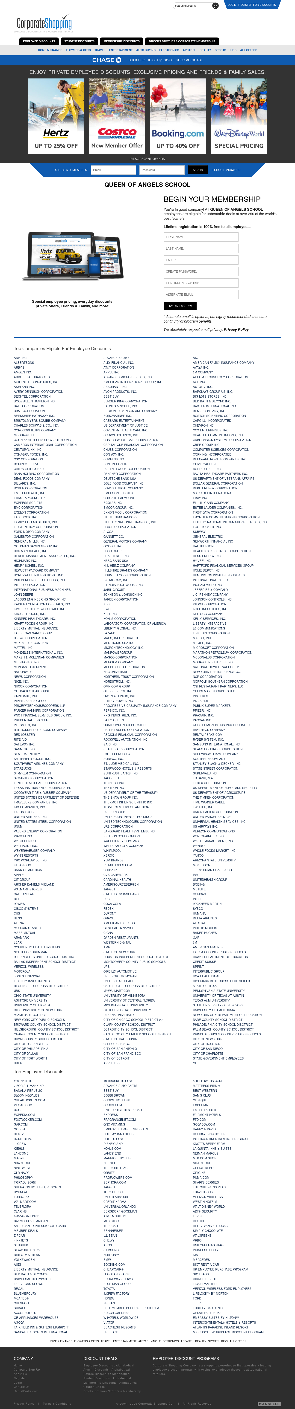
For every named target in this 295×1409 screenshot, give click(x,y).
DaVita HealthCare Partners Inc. (220, 473)
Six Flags (201, 1274)
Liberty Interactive (210, 623)
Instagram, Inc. (116, 580)
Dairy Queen (113, 720)
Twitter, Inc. (203, 807)
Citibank (110, 870)
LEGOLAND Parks (116, 1274)
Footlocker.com (28, 1119)
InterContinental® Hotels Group (221, 1139)
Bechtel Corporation (32, 396)
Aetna (19, 923)
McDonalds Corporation (214, 657)
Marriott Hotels (117, 1158)
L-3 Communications (209, 628)
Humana (199, 913)
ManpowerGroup (117, 652)
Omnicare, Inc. (26, 696)
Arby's (19, 367)
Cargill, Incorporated (212, 420)
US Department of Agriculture (219, 792)
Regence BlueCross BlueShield (41, 986)
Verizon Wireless (29, 966)
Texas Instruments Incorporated (42, 787)
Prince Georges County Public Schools (227, 1034)
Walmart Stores (28, 889)
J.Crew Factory (116, 1293)
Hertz (19, 1134)
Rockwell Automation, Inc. (125, 739)
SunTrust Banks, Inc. (121, 773)
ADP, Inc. (20, 357)
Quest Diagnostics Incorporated (221, 725)
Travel (99, 50)
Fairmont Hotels (207, 1114)
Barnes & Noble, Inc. (120, 406)
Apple (19, 874)
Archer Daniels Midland (34, 884)
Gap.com (21, 1124)
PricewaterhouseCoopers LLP (39, 705)
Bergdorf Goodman (120, 1211)
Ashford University (30, 1000)
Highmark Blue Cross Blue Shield (221, 981)
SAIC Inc (110, 744)
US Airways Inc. (205, 826)
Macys (19, 1158)
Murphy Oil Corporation (124, 667)
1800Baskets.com (117, 1081)
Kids (233, 50)
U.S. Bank (111, 1332)
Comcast (200, 894)
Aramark (21, 937)
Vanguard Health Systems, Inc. (129, 831)
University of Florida (32, 1005)
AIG (195, 357)
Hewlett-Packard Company (36, 570)
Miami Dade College (30, 1015)
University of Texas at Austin (218, 995)
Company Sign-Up (27, 1369)
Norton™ (111, 1255)
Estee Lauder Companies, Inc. (218, 507)
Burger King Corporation (125, 401)
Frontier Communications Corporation (226, 517)
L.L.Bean (110, 1235)
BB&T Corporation (29, 411)
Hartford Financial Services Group (223, 565)
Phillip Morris (205, 928)
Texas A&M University (211, 1000)
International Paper (210, 580)
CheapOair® (113, 1269)
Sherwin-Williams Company (215, 754)
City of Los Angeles (31, 1044)
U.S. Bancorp (114, 812)
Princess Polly (205, 1250)
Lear (18, 942)
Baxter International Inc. (215, 406)
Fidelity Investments (32, 981)
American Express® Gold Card (40, 1226)
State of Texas (205, 986)
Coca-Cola (112, 903)
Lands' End (112, 1153)
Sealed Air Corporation (123, 749)
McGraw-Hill (24, 435)
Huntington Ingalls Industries (219, 575)
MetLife (199, 889)
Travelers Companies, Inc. (36, 802)
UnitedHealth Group (210, 879)
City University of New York (38, 1010)
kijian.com (22, 865)
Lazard (109, 633)
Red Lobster (24, 734)
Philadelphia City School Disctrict (223, 1024)
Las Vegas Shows (28, 1284)
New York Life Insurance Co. (217, 672)
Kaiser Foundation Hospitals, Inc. (42, 604)
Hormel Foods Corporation (126, 575)
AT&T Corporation (118, 367)
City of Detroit (116, 1058)
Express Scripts (28, 502)
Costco (199, 1221)
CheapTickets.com (29, 1100)
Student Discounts (96, 1378)
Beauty (205, 50)
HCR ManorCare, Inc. (31, 551)
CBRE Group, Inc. (206, 444)
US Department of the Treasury (130, 792)
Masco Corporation (120, 657)
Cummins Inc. (114, 459)
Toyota (109, 1288)
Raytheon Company (209, 730)
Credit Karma (114, 1201)
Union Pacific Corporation (215, 812)
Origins (199, 1172)
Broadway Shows (118, 1279)
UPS (106, 899)
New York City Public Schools (39, 1019)
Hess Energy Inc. (207, 556)
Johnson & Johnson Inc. (123, 594)
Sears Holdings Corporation (217, 749)
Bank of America (28, 870)
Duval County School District (39, 1039)
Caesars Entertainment (123, 420)
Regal (19, 1288)
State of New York (119, 952)
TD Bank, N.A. (203, 778)
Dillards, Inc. (25, 483)
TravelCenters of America (126, 807)
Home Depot (24, 1139)
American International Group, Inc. (133, 382)
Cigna (108, 932)
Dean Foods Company (32, 478)
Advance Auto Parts (120, 1085)
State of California (120, 1039)
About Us (20, 1374)
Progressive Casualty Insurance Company (140, 705)
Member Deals (26, 1230)
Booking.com (114, 1264)
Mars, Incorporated (120, 638)
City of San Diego (208, 1048)
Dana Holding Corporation (36, 473)
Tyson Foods (24, 812)
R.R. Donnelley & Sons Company (40, 730)
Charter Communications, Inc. (218, 435)
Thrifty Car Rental (209, 1308)
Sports (220, 50)
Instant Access (180, 306)
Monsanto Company (30, 667)
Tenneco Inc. (114, 783)
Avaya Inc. (201, 367)
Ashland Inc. (24, 386)
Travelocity (203, 1192)
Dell (17, 899)
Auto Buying (146, 50)
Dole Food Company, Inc (123, 483)
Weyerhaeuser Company (34, 850)
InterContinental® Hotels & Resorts (224, 1322)
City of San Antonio (120, 1048)
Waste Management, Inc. (213, 841)
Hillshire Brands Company (125, 570)
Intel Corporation (29, 585)
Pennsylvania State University (219, 990)
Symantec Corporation (33, 778)
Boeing (199, 884)
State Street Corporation (215, 768)
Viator (108, 1322)
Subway (199, 531)
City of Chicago (116, 1044)
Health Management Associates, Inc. (45, 556)
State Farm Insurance (122, 894)
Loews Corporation (30, 638)
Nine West (22, 1168)
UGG (17, 1110)
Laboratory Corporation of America (134, 623)
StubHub (21, 1245)
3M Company (203, 372)
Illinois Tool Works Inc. (123, 585)
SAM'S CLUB (202, 1095)
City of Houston (206, 1044)
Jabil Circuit (114, 589)
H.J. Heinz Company (119, 565)
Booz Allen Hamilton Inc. (35, 401)
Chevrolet (23, 1303)
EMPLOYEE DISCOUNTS (39, 41)
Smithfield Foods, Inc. (32, 758)
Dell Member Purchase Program (131, 1308)
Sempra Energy (27, 754)
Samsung (111, 1250)
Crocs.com (112, 1105)
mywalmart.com (116, 990)
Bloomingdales (26, 1095)
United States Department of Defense (46, 797)
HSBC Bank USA (115, 560)
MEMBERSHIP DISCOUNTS (122, 41)
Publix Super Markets (212, 705)
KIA (195, 1255)
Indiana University (119, 1015)
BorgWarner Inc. (117, 415)
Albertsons (24, 362)
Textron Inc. (114, 787)
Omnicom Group (116, 686)
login (232, 4)
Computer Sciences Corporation (221, 449)
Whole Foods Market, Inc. (214, 850)
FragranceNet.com (119, 1119)
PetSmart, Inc (25, 725)
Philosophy (23, 1177)
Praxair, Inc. (203, 715)
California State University (127, 1010)
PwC (106, 609)
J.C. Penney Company (210, 594)
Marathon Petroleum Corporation (222, 652)
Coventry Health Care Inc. (125, 430)
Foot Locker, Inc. (207, 527)
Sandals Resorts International (41, 1332)
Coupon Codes (94, 1387)
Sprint (198, 966)
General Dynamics (118, 928)
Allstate (200, 923)
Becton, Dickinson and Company (130, 411)
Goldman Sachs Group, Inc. (36, 546)
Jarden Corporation (120, 599)
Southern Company (209, 758)
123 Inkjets (23, 1081)
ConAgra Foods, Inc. (31, 454)
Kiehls (19, 1148)
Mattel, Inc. (23, 647)
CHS (17, 913)
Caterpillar (24, 894)
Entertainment (121, 50)
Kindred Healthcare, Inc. (35, 618)
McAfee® (21, 1298)
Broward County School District (42, 1024)
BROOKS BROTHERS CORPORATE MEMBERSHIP (182, 41)
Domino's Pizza (26, 464)
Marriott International (213, 493)
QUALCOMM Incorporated (124, 725)
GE (195, 1063)
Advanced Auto (116, 357)
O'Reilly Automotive (120, 971)
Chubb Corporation (120, 449)
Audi (17, 1264)
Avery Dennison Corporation (38, 391)
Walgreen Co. (25, 841)
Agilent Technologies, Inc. (36, 382)
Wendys (199, 845)
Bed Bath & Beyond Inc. (212, 401)
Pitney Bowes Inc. (118, 701)
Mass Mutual (25, 932)
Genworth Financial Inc (213, 541)
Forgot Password (226, 170)
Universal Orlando (119, 1206)
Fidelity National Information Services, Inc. (230, 522)
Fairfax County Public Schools (219, 952)
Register (20, 1378)
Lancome (21, 1153)
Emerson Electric (118, 493)
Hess (18, 918)
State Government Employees (218, 1058)
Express (110, 1114)
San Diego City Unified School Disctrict (137, 1034)
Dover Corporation (30, 488)
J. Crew (20, 1143)
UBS (17, 990)
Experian (200, 1105)
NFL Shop (110, 1163)
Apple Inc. (111, 372)
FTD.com (199, 1119)
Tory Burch (113, 1192)
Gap (196, 937)
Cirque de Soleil (207, 1279)
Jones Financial (27, 976)
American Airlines (208, 947)
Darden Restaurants (121, 937)
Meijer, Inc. (202, 643)
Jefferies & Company (210, 589)
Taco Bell (111, 778)
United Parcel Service (212, 816)
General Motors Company (125, 541)
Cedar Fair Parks (207, 1313)
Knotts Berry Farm (209, 1143)
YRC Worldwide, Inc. (30, 860)
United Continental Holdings (128, 816)
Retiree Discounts (96, 1374)
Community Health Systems (37, 947)
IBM (195, 874)
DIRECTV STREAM (27, 1255)
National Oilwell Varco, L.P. (216, 667)
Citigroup (22, 879)
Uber (18, 1063)
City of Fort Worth (30, 1058)
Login (18, 1382)
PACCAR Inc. (202, 720)
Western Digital (117, 942)
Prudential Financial (31, 720)
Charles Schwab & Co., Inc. (36, 425)
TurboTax (22, 1197)
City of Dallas (26, 1053)
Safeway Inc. (24, 744)
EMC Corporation (28, 507)
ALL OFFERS (248, 50)
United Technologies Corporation (132, 821)
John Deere (23, 594)
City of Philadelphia (31, 1048)
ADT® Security (205, 1211)
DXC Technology (116, 754)
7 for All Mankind (29, 1085)
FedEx (108, 908)
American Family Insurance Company (223, 362)
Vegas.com (23, 1105)
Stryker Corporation (32, 773)
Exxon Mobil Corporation (125, 512)
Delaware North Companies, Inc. (220, 459)
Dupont (109, 913)
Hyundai (20, 1192)
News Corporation (30, 676)
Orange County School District (41, 1034)
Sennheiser (113, 1230)
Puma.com (201, 1177)
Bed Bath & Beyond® (30, 1274)
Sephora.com (114, 1182)
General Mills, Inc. (30, 541)
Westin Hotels (205, 1201)
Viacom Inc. (23, 836)
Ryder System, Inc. (208, 739)
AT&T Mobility (114, 1216)
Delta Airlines (205, 918)
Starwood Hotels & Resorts (127, 768)
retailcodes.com (117, 865)
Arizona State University (214, 860)
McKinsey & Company (31, 643)
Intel (197, 899)
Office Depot (204, 1168)
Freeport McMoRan (119, 976)
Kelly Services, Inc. (209, 618)
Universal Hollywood (32, 1279)
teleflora (22, 1206)
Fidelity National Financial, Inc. (130, 522)
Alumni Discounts (96, 1369)
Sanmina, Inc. (24, 749)
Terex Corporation (209, 783)
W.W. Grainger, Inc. (208, 836)
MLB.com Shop (204, 1158)
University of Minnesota (124, 995)
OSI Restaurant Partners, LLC (218, 686)
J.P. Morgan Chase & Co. (213, 870)
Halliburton (203, 546)
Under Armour (115, 1197)
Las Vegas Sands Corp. (33, 633)
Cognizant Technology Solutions (42, 440)
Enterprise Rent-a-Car (122, 1110)
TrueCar (110, 1226)
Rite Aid (20, 739)
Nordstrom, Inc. (117, 681)
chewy (109, 1240)
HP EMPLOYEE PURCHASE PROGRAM (220, 1269)
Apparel (189, 50)
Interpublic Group (208, 971)
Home (18, 1365)
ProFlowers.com (117, 1177)
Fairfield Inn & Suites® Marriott (41, 1327)
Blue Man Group (117, 1284)
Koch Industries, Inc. (210, 609)
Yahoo (198, 855)
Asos (107, 1245)
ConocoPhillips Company (35, 430)
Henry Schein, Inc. (29, 565)
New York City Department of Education (227, 1015)
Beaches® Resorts (119, 1327)
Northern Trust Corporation (128, 676)
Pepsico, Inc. (114, 710)
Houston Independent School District (135, 957)
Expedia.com (24, 1114)
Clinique (200, 1100)
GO (215, 6)
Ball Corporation (29, 406)
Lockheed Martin (207, 903)
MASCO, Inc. (202, 638)
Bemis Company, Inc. (209, 411)
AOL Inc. (199, 382)
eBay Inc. (200, 498)
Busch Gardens (116, 1313)
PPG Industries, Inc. (120, 715)
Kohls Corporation (119, 618)
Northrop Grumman (30, 952)
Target (109, 889)
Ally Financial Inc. (118, 362)
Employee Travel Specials (125, 1129)
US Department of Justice (125, 425)
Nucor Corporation (30, 686)
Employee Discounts (98, 1365)
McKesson (201, 865)
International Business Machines (42, 589)
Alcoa (108, 531)
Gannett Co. (113, 536)
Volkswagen (24, 1259)
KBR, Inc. (110, 614)
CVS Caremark (115, 874)
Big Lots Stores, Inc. (210, 396)
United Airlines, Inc (30, 816)
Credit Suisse (204, 961)
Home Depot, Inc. (207, 570)
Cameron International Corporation (45, 444)
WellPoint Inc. (26, 845)
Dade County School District (217, 1019)
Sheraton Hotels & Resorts (37, 1187)
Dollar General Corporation (218, 483)
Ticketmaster (204, 1284)
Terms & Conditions (57, 1403)
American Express (119, 923)
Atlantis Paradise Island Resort (220, 1327)
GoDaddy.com (204, 1124)
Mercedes (201, 1259)
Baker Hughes (205, 932)
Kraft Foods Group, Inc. (34, 623)
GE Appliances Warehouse (36, 1317)
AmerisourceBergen (121, 884)
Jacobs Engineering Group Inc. (40, 599)
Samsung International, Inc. (217, 744)
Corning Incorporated (212, 454)
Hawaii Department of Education (220, 957)
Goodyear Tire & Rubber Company (42, 792)
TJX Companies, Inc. (30, 807)
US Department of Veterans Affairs (223, 478)
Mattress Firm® (206, 1085)
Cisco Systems (26, 908)
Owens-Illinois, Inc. (119, 696)
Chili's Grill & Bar (29, 469)
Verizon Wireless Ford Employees (222, 1288)
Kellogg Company (208, 614)
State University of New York (218, 1005)
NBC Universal (115, 672)
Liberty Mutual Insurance (36, 628)
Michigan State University (125, 1005)
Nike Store (202, 1163)
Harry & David (204, 1129)
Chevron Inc (203, 425)
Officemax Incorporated (214, 691)
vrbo (197, 1240)
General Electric (208, 536)
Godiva (19, 1129)
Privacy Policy (24, 1403)
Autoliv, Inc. (203, 386)
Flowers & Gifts (78, 50)
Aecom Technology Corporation (220, 377)
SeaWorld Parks (27, 1250)
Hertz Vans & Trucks (210, 1226)
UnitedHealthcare (118, 981)
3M (195, 942)
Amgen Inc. (23, 372)
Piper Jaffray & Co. (30, 701)
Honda (108, 1298)
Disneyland (113, 1143)
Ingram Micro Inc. (208, 585)
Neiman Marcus (205, 1153)
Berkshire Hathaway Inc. (34, 415)
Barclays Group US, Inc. (213, 391)
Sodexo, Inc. (113, 758)
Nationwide (23, 672)
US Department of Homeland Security (225, 787)
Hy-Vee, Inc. (202, 560)
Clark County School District (129, 1024)
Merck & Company (118, 662)
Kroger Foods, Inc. (30, 614)
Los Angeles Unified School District (45, 957)
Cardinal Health (117, 879)
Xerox (108, 855)
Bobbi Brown (114, 1095)
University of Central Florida (129, 1000)
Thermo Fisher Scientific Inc (127, 802)
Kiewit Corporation (209, 604)
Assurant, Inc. (115, 386)
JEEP (197, 1303)
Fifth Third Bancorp (120, 517)
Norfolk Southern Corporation (220, 681)
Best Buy (111, 396)
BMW (107, 1259)
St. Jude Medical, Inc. (121, 763)
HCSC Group (113, 551)
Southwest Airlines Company (39, 763)
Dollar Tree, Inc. (207, 469)
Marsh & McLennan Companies (39, 657)
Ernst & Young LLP (29, 498)
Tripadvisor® (25, 1182)
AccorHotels (25, 1313)
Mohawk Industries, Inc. (213, 662)
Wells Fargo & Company (123, 845)
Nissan (109, 1303)
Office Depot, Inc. (118, 691)
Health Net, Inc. (116, 556)
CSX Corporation (28, 459)
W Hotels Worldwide (121, 1317)
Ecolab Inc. (113, 502)
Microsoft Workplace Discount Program (228, 1332)
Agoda (19, 1322)
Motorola (22, 971)
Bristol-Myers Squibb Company (40, 420)
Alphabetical (125, 1365)
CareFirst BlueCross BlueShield (131, 986)
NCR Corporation (207, 676)
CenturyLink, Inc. (28, 449)
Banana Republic (28, 1090)
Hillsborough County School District (46, 1029)
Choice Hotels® (116, 1100)
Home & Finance (50, 50)
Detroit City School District (128, 1029)
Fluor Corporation (119, 527)
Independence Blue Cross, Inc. (40, 580)
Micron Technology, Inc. (123, 647)
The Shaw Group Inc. (120, 797)
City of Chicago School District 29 (132, 1019)
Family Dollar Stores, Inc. (36, 522)
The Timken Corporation (213, 797)
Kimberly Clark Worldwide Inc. (40, 609)
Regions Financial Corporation (130, 734)
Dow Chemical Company (123, 488)
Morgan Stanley (28, 928)
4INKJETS (21, 1240)
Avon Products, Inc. (120, 391)
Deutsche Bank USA (119, 478)
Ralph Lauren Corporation (126, 730)
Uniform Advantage (209, 1245)
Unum (18, 826)
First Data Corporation (213, 512)
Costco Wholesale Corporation (130, 440)
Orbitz (109, 1172)
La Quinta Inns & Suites (212, 1148)
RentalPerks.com (207, 734)
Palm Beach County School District (223, 1029)
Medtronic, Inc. (26, 662)
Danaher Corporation (122, 473)
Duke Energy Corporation (215, 488)
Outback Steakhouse (32, 691)
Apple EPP (112, 1063)
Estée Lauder (204, 1110)
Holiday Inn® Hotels (210, 1134)
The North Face (116, 1168)
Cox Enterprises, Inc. (211, 430)
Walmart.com (25, 1201)
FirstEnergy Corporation (36, 527)
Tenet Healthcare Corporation (40, 783)
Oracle (109, 918)
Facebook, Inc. (26, 517)
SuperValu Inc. (205, 773)
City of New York (207, 1039)
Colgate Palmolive (119, 498)
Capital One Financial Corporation (133, 444)
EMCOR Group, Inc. (118, 507)
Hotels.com (113, 1139)
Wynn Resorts (26, 855)
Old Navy (21, 1172)
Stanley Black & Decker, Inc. (217, 763)
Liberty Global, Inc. (120, 628)
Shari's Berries (206, 1182)
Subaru (20, 1308)
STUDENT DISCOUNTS (79, 41)
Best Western (205, 1090)
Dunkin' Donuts (116, 464)
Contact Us (22, 1387)
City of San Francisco (122, 1053)
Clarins (20, 1211)
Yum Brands (113, 860)
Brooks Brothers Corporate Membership (112, 1391)
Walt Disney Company (121, 841)
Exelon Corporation (31, 512)
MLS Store (112, 1221)
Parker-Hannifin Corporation (39, 710)
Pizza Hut (201, 701)
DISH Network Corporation (126, 469)
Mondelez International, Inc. (38, 652)
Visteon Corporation (121, 836)
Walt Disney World (209, 1206)
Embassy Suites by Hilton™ (216, 1317)
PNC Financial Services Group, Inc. (43, 715)
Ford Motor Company (32, 531)
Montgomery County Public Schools (134, 961)
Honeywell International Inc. (39, 575)
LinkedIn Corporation (211, 633)
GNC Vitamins (114, 1124)
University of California (214, 1010)
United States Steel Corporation (42, 821)
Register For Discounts (257, 4)
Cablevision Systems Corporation (222, 440)
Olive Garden (204, 464)
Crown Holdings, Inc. (121, 435)
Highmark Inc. (25, 560)
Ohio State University (32, 995)
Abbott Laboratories (32, 377)
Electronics (169, 50)
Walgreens (202, 1235)
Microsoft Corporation (213, 647)
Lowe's (19, 903)
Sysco (198, 908)
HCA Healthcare (206, 976)
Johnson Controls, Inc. (213, 599)
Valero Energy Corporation (38, 831)
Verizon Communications (214, 831)
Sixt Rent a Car (206, 1264)
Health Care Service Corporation (222, 551)
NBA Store (22, 1163)
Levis (197, 1216)
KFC (106, 604)
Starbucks (23, 768)
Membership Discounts (100, 1382)
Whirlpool (112, 850)
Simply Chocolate (208, 1230)
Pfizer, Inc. (202, 710)
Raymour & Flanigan (31, 1221)
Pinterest (201, 696)
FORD (197, 1298)
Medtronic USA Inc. (119, 643)
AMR (106, 947)
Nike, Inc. (21, 681)
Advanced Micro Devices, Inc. (128, 377)
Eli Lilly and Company (211, 502)
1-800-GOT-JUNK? (26, 1216)
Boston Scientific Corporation (219, 415)
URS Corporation (118, 826)
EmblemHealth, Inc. (30, 493)
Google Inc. (113, 546)
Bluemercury (25, 1293)
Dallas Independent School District (45, 961)
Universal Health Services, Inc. (219, 821)
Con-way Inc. (113, 454)
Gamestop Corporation (34, 536)
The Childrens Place (210, 1187)
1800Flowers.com (207, 1081)
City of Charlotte (208, 1053)
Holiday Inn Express (120, 1134)
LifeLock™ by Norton (210, 1293)
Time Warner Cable (209, 802)
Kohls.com (112, 1148)
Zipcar (19, 1235)
